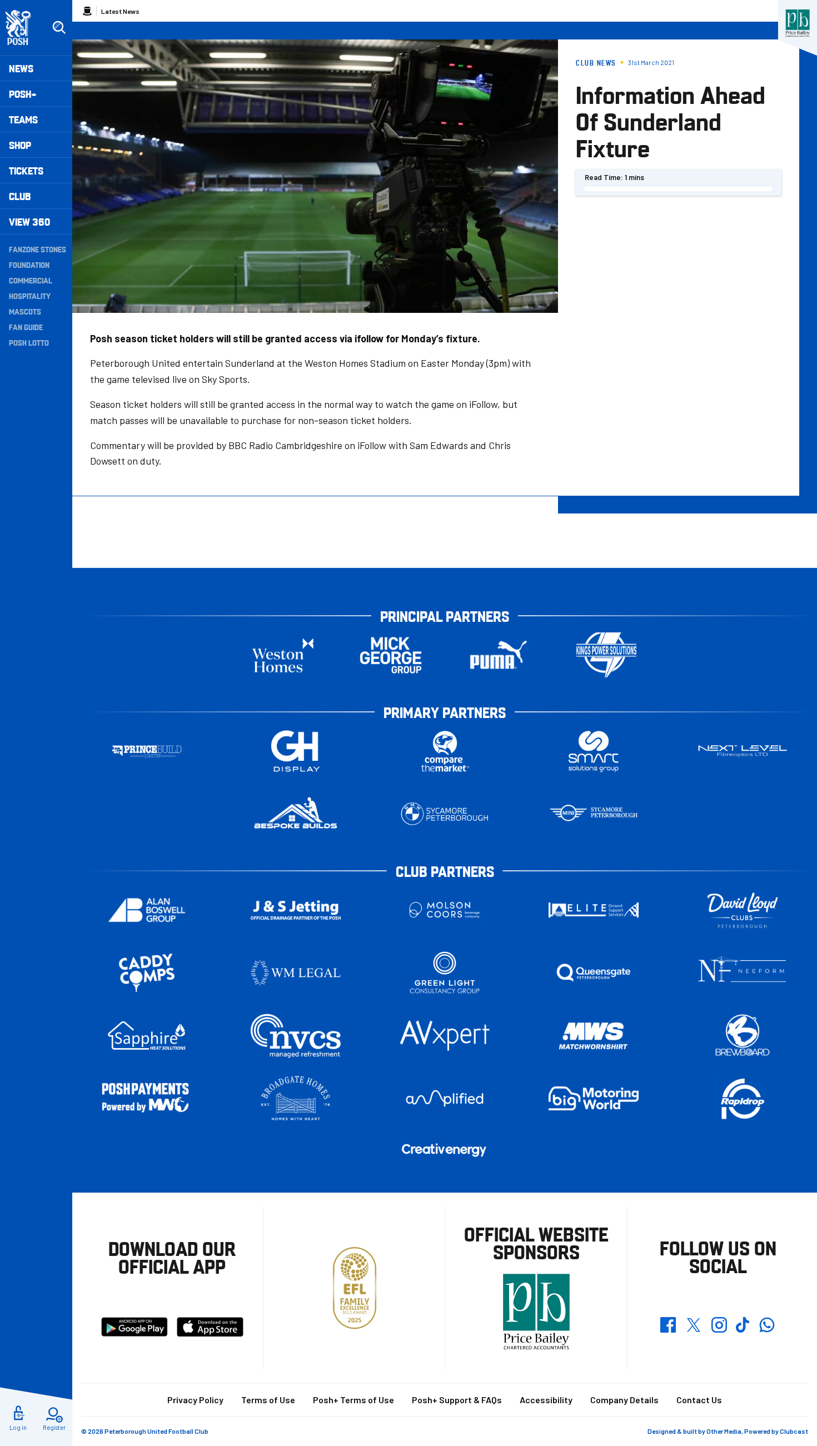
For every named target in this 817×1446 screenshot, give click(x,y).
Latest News (120, 11)
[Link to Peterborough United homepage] (23, 27)
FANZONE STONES (37, 249)
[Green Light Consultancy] (445, 972)
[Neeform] (743, 972)
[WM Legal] (296, 972)
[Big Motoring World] (594, 1098)
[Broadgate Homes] (296, 1098)
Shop (20, 145)
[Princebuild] (147, 751)
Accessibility (546, 1399)
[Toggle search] (59, 27)
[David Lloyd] (743, 910)
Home (87, 11)
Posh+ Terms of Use (353, 1399)
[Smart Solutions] (594, 751)
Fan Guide (26, 326)
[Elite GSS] (594, 910)
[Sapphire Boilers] (147, 1036)
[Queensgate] (594, 972)
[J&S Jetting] (296, 910)
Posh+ (23, 94)
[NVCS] (296, 1035)
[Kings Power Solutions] (606, 654)
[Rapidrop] (743, 1098)
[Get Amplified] (445, 1098)
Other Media (723, 1431)
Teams (23, 119)
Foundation (29, 264)
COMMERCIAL (30, 280)
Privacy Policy (195, 1399)
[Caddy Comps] (147, 972)
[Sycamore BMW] (445, 813)
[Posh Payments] (147, 1098)
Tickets (26, 170)
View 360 (29, 221)
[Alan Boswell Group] (147, 910)
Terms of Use (268, 1399)
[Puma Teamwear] (499, 654)
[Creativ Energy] (445, 1150)
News (21, 68)
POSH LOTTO (29, 342)
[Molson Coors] (445, 910)
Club (20, 196)
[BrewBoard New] (743, 1035)
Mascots (25, 311)
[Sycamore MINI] (594, 813)
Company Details (624, 1399)
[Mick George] (391, 654)
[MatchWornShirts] (594, 1035)
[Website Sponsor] (797, 23)
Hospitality (30, 295)
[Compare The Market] (445, 751)
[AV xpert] (445, 1035)
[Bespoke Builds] (296, 813)
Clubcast (794, 1431)
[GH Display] (296, 751)
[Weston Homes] (283, 654)
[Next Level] (743, 751)
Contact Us (699, 1399)
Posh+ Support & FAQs (457, 1399)
